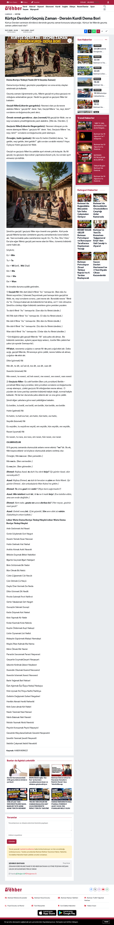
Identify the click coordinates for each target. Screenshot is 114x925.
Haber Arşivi (91, 906)
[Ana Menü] (105, 9)
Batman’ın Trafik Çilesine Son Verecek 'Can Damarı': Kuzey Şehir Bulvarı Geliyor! (100, 61)
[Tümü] (106, 40)
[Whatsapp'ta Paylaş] (94, 31)
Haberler (8, 14)
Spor (92, 7)
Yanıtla (13, 874)
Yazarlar (37, 2)
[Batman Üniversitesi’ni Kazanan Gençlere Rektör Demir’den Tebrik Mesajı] (61, 770)
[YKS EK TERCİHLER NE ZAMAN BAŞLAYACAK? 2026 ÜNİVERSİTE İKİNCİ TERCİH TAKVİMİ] (39, 794)
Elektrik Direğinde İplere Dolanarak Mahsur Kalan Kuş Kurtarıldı (100, 50)
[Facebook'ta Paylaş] (85, 31)
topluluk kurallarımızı (27, 849)
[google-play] (67, 913)
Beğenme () (32, 874)
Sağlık (65, 7)
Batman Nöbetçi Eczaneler (17, 898)
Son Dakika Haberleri (67, 906)
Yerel (25, 7)
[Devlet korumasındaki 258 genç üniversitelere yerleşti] (17, 770)
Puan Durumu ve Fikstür (16, 906)
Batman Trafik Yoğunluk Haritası (94, 899)
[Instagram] (99, 889)
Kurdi (57, 7)
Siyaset (40, 7)
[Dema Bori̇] (39, 195)
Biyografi (34, 9)
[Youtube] (103, 889)
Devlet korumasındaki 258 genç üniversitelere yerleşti (17, 780)
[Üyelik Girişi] (107, 2)
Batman (97, 79)
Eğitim (17, 14)
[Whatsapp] (107, 889)
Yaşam (25, 9)
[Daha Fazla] (98, 31)
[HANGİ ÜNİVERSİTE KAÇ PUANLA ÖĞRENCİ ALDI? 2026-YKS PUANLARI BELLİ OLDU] (61, 794)
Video (25, 2)
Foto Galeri (13, 2)
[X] (95, 889)
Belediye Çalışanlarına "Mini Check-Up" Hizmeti (100, 95)
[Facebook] (91, 889)
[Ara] (105, 6)
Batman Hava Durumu (42, 898)
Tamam (106, 921)
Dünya (72, 7)
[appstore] (47, 913)
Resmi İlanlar (83, 7)
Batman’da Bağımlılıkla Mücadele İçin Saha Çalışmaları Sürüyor (100, 106)
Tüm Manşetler (39, 906)
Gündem (97, 45)
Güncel (32, 7)
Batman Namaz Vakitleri (69, 898)
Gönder (11, 841)
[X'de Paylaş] (90, 31)
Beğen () (21, 874)
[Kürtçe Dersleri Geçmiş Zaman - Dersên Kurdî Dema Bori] (39, 56)
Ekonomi (50, 7)
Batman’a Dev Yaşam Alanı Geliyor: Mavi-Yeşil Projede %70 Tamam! (99, 72)
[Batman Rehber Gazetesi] (13, 8)
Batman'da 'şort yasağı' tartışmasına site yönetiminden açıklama (99, 83)
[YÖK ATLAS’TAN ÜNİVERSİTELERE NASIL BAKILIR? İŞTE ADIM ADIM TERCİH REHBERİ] (17, 794)
